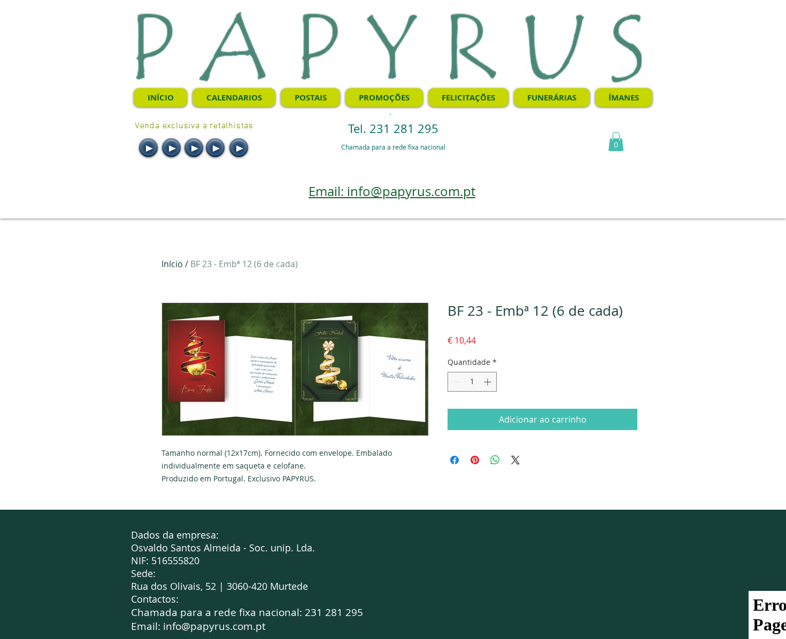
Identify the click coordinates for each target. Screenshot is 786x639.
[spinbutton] (472, 381)
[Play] (148, 147)
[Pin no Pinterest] (474, 460)
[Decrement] (456, 381)
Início (172, 264)
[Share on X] (515, 460)
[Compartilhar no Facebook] (454, 460)
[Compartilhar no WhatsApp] (495, 460)
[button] (616, 141)
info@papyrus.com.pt (214, 626)
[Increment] (488, 381)
